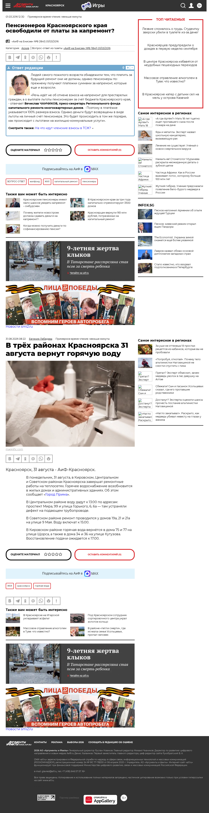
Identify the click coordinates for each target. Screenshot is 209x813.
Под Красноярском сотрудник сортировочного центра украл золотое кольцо (107, 618)
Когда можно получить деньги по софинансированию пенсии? (44, 227)
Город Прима (56, 494)
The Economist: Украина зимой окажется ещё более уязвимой (173, 239)
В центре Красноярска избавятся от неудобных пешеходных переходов (170, 63)
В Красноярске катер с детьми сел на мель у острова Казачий (170, 96)
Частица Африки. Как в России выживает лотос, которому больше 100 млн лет (178, 176)
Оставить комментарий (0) (104, 150)
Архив (25, 48)
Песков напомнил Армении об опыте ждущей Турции (178, 212)
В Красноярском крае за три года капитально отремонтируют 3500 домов (109, 203)
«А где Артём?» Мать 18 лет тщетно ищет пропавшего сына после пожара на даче (178, 122)
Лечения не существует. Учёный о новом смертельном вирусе (177, 147)
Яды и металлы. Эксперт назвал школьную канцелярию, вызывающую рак (176, 135)
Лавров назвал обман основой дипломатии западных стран (173, 252)
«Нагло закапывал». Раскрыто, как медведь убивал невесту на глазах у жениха (178, 416)
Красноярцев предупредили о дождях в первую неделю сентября (170, 47)
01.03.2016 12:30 (15, 16)
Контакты (40, 742)
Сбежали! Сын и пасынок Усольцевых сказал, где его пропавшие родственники (179, 389)
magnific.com (14, 449)
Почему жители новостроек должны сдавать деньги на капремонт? (41, 216)
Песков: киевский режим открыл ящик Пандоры (175, 225)
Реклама (56, 742)
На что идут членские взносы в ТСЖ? (63, 128)
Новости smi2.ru (19, 326)
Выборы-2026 (75, 742)
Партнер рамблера (69, 797)
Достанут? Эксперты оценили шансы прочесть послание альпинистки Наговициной (179, 403)
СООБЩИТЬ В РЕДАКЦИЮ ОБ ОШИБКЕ (110, 742)
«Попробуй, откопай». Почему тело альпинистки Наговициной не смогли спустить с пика (178, 362)
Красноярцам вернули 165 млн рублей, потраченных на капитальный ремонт (107, 216)
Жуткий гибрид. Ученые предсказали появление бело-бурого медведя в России (179, 189)
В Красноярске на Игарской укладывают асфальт (41, 617)
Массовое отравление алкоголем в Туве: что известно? (170, 79)
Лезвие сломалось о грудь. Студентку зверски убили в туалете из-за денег (170, 30)
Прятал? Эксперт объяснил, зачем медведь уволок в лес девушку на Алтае (177, 376)
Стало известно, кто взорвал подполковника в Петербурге (173, 266)
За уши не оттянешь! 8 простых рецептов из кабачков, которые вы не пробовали (179, 349)
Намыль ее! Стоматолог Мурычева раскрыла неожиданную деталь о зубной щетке (177, 162)
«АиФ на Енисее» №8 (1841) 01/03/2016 (86, 48)
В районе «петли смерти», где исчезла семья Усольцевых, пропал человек (107, 631)
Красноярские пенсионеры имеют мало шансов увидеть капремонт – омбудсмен (45, 203)
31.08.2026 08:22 (16, 338)
